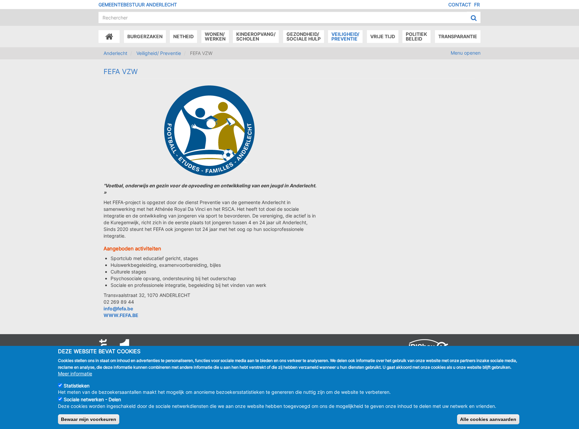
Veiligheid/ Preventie (158, 53)
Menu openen (465, 53)
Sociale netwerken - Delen (92, 399)
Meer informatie (75, 373)
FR (477, 4)
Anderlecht (115, 53)
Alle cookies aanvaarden (488, 419)
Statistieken (76, 385)
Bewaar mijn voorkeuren (88, 419)
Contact (459, 4)
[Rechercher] (473, 17)
